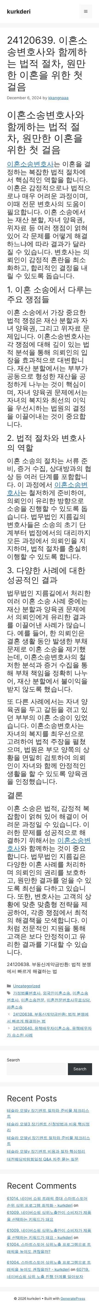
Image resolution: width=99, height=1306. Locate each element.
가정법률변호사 (27, 993)
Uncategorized (26, 986)
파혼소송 (15, 1007)
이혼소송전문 (32, 1000)
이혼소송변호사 (30, 164)
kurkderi (19, 11)
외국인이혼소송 (56, 993)
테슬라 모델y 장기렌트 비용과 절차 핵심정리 (46, 1151)
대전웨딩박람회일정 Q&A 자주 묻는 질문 (43, 1159)
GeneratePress (73, 1298)
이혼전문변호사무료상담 (68, 1000)
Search (13, 1060)
